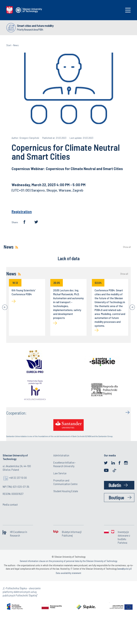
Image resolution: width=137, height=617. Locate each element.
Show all (127, 247)
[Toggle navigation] (128, 10)
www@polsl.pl (124, 568)
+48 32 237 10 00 (18, 477)
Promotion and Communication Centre (65, 482)
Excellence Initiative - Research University (64, 464)
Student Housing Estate (65, 491)
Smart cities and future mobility (35, 26)
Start (8, 45)
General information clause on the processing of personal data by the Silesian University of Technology (68, 561)
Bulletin (114, 485)
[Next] (132, 307)
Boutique (116, 497)
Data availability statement (68, 573)
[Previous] (4, 307)
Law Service (59, 473)
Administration (61, 455)
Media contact (10, 504)
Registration (22, 211)
